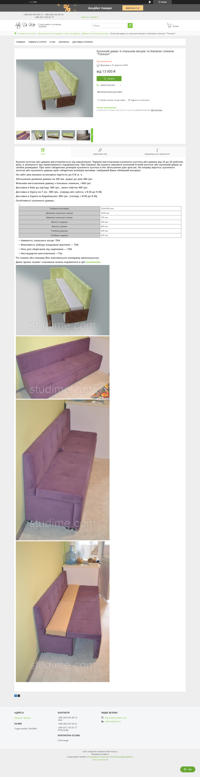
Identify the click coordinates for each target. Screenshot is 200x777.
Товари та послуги (27, 33)
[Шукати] (130, 25)
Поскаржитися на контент (99, 757)
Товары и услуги (37, 42)
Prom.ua (114, 752)
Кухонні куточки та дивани (50, 33)
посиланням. (93, 262)
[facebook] (15, 696)
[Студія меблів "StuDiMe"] (25, 25)
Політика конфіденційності (122, 757)
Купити (111, 78)
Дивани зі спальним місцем (95, 33)
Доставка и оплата (82, 42)
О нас (52, 42)
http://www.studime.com (116, 718)
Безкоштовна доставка (111, 92)
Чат (190, 769)
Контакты (64, 42)
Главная (20, 42)
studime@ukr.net (113, 721)
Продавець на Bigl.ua (100, 754)
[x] (19, 696)
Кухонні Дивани (72, 33)
